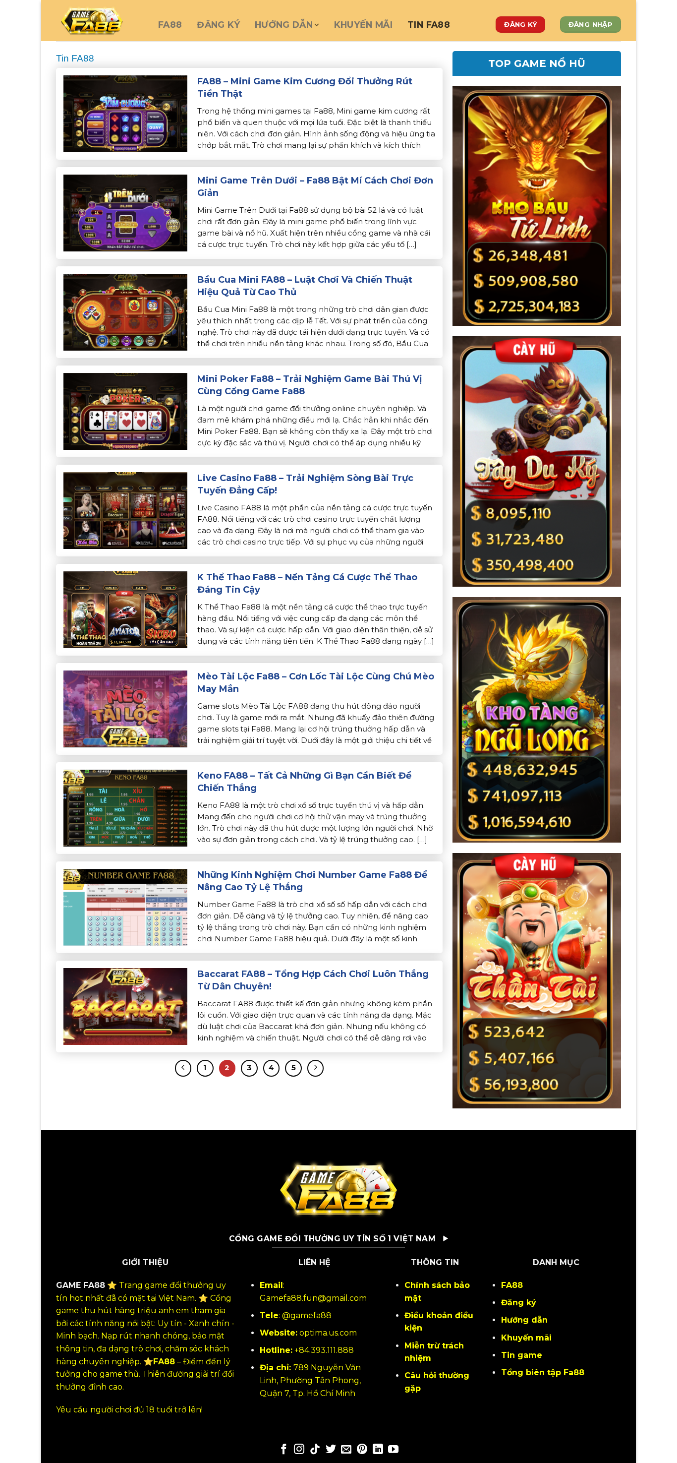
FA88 (170, 24)
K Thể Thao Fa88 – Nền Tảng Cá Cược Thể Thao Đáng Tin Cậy (307, 583)
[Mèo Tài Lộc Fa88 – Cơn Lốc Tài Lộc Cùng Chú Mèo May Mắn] (125, 708)
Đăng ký (218, 24)
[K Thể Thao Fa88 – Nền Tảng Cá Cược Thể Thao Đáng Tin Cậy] (125, 609)
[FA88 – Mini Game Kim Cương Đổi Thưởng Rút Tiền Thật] (125, 113)
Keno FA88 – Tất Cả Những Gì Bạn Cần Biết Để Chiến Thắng (304, 781)
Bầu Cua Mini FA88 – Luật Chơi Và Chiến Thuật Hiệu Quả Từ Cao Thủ (304, 286)
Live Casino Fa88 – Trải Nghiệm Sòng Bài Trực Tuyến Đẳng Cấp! (305, 484)
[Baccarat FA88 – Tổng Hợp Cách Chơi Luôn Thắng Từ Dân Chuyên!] (125, 1006)
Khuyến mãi (363, 24)
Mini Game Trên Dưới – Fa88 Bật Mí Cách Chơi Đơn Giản (315, 186)
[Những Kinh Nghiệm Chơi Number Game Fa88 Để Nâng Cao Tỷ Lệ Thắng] (125, 907)
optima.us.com (328, 1333)
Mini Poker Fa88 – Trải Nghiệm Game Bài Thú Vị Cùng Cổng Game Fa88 (309, 385)
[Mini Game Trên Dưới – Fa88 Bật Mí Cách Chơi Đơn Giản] (125, 212)
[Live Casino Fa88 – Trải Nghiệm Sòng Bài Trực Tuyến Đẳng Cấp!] (125, 510)
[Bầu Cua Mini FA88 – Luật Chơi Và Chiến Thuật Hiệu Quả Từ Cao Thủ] (125, 311)
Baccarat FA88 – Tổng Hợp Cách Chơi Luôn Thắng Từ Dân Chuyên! (313, 980)
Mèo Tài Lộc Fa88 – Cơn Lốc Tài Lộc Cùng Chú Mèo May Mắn (315, 682)
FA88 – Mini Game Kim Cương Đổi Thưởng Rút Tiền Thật (304, 87)
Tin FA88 (428, 24)
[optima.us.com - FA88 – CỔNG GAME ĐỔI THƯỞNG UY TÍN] (99, 20)
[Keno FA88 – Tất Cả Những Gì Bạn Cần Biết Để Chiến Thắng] (125, 807)
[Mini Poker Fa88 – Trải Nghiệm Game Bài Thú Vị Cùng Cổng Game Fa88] (125, 411)
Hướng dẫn (284, 24)
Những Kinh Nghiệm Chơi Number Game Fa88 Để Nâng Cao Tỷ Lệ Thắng (312, 881)
